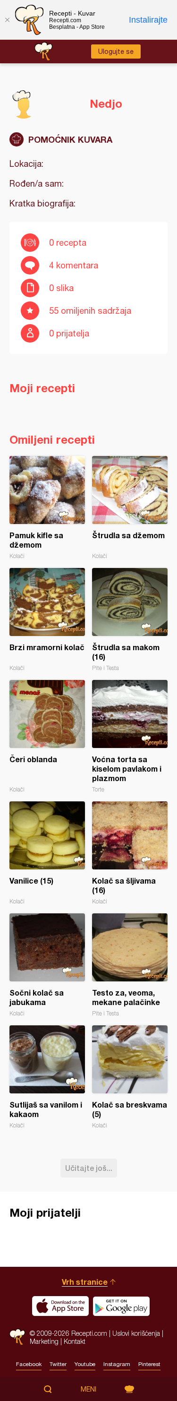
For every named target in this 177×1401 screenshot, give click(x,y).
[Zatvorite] (7, 20)
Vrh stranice (85, 1281)
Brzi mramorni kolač (47, 619)
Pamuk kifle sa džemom (47, 507)
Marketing (44, 1341)
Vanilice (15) (47, 853)
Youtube (85, 1364)
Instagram (116, 1364)
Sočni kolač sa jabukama (47, 965)
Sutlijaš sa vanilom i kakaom (47, 1077)
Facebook (29, 1364)
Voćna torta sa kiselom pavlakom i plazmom (130, 736)
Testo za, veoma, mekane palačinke (130, 965)
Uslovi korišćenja (136, 1333)
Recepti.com (17, 1337)
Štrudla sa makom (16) (130, 619)
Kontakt (74, 1341)
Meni (88, 1389)
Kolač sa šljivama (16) (130, 853)
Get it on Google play (121, 1306)
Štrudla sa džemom (130, 507)
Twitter (58, 1364)
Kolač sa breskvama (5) (130, 1077)
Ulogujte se (116, 51)
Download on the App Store (60, 1306)
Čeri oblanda (47, 736)
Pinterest (149, 1364)
